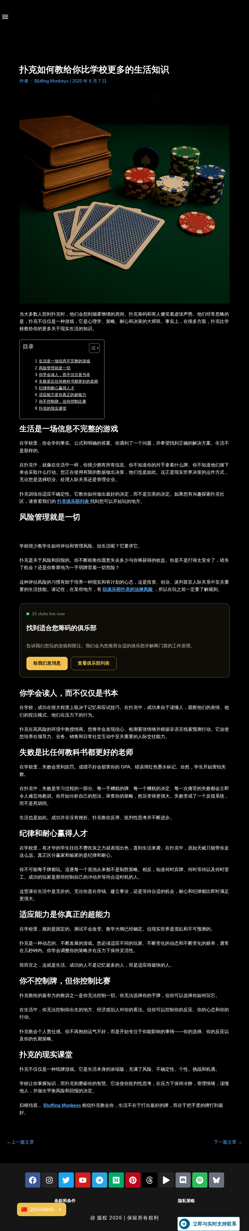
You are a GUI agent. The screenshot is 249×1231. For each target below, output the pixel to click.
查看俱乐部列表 (94, 663)
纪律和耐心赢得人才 (56, 388)
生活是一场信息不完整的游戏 (64, 361)
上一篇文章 (20, 1142)
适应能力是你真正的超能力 (62, 394)
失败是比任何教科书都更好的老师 (68, 381)
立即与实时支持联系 (215, 1223)
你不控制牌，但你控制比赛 (62, 401)
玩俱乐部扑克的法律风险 (128, 589)
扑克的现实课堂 (53, 408)
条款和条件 (65, 1200)
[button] (5, 17)
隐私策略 (186, 1200)
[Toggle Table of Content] (91, 348)
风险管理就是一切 (54, 368)
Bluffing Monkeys (62, 1105)
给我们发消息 (47, 663)
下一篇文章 (228, 1142)
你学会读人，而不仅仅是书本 (64, 374)
